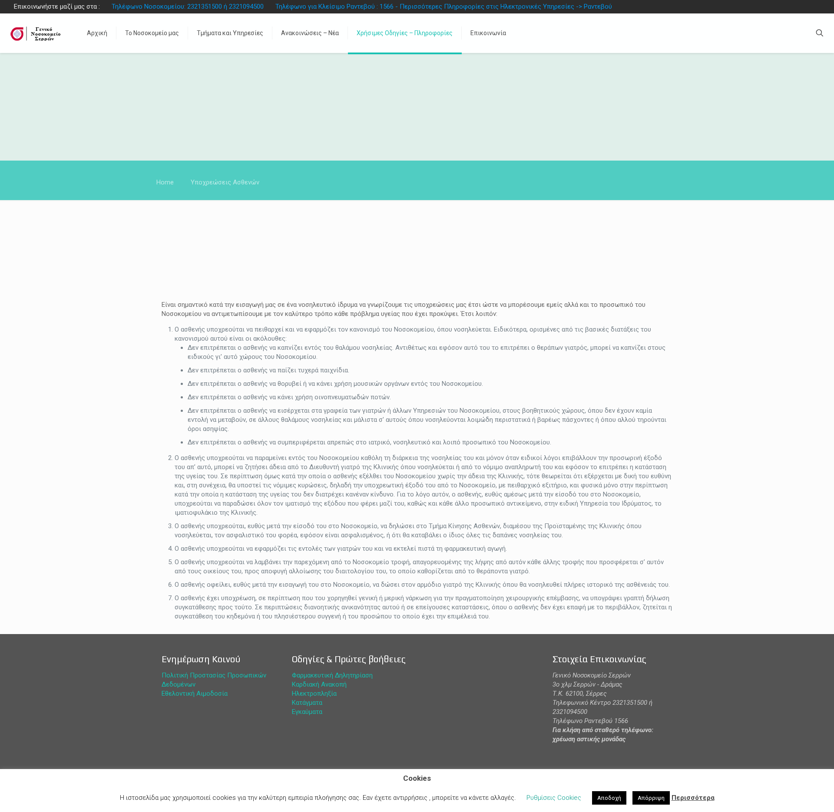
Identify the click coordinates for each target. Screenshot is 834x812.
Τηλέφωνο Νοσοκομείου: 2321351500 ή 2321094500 (188, 6)
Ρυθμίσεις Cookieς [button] (553, 798)
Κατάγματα (307, 703)
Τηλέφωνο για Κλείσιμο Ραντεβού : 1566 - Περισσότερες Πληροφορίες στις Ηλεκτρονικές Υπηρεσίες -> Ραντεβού (443, 6)
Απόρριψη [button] (651, 798)
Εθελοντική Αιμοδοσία (195, 693)
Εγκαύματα (307, 712)
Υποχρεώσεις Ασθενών (225, 182)
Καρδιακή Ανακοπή (319, 684)
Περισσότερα (693, 798)
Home (165, 182)
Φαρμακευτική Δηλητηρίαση (332, 675)
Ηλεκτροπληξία (314, 693)
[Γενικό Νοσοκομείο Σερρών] (37, 33)
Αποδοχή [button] (609, 798)
